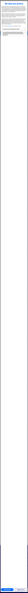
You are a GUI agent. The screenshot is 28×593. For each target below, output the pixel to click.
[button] (14, 29)
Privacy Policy (10, 26)
